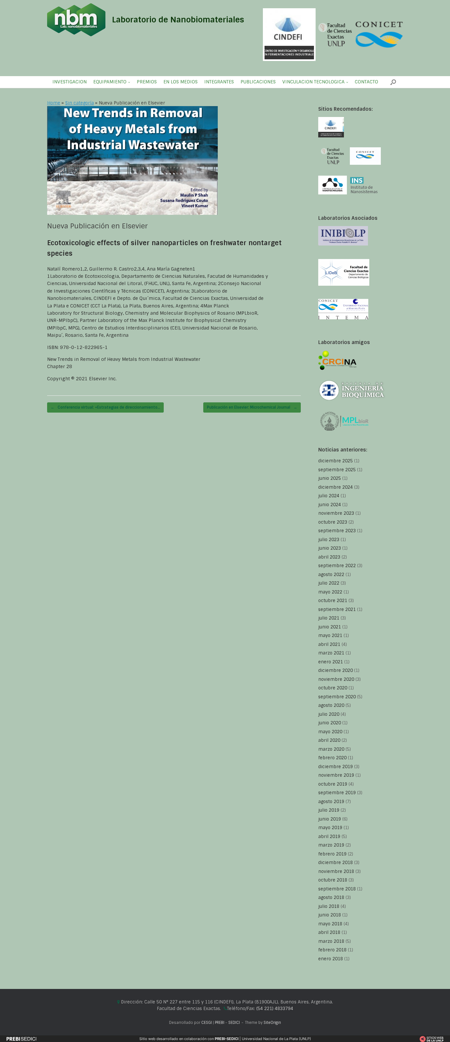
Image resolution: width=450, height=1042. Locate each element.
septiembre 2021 (337, 609)
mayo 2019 (330, 827)
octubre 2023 (332, 522)
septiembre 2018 (337, 889)
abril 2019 (329, 836)
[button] (393, 82)
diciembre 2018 (335, 862)
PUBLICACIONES (258, 82)
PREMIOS (147, 82)
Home (53, 103)
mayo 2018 (330, 924)
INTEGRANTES (219, 82)
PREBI (219, 1022)
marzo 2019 (331, 845)
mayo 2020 (330, 732)
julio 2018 (328, 906)
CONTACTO (366, 82)
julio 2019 (328, 810)
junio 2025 (329, 478)
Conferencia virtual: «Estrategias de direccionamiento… (105, 407)
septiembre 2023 (337, 531)
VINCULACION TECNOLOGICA (313, 82)
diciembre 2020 (335, 670)
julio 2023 (328, 539)
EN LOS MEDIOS (180, 82)
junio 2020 (329, 723)
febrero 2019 (332, 854)
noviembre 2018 (336, 871)
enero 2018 (330, 959)
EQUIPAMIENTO (110, 82)
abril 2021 (329, 644)
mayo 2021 (330, 635)
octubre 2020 (332, 688)
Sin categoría (79, 103)
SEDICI (234, 1022)
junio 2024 (329, 504)
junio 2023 (329, 548)
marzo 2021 (331, 653)
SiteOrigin (272, 1022)
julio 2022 (328, 583)
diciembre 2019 (335, 766)
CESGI (207, 1022)
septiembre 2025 (337, 470)
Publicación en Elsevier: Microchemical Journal (252, 407)
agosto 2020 (331, 705)
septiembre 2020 (337, 697)
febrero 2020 (332, 758)
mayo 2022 (330, 592)
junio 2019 (329, 819)
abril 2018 (329, 932)
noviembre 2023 (336, 513)
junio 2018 (329, 915)
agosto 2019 (331, 801)
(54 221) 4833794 (274, 1008)
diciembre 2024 (335, 487)
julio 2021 (328, 618)
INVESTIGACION (69, 82)
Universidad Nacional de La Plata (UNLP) (276, 1038)
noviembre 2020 (336, 679)
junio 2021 (329, 627)
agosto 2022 (331, 574)
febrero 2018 (332, 950)
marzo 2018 (331, 941)
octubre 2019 (332, 784)
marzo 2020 (331, 749)
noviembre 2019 (336, 775)
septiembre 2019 (337, 793)
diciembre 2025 (335, 461)
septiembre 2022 (337, 565)
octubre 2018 (332, 880)
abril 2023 (329, 557)
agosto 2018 (331, 897)
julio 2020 (328, 714)
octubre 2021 (332, 600)
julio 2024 (328, 496)
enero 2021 (330, 662)
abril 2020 (329, 740)
